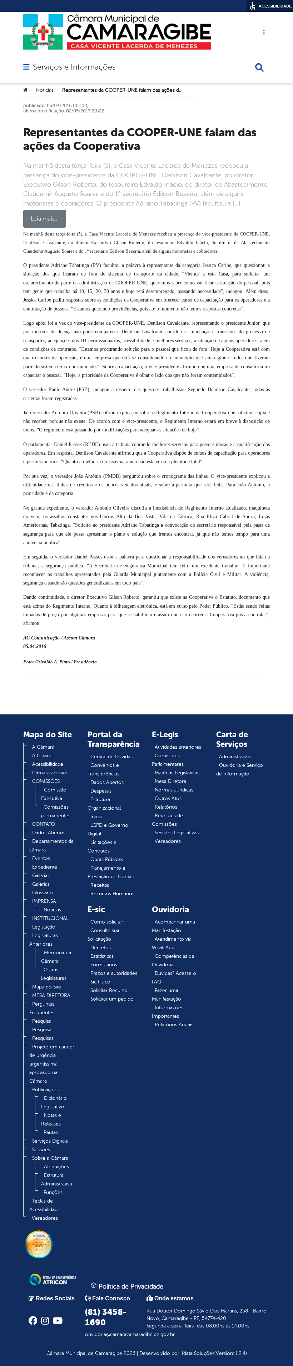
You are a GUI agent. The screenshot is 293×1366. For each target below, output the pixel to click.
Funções (53, 1192)
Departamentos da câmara (51, 846)
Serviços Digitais (50, 1141)
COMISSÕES (46, 781)
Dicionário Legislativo (54, 1102)
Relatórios (166, 807)
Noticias (45, 90)
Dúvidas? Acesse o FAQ (174, 978)
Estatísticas (102, 956)
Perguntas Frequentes (41, 1008)
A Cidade (42, 755)
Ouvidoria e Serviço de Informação (239, 769)
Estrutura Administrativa (56, 1180)
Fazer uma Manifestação (166, 995)
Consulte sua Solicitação (103, 935)
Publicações (45, 1089)
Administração (235, 756)
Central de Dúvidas (111, 756)
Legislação (43, 927)
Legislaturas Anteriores (43, 940)
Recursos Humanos (112, 893)
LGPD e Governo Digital (108, 829)
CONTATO (43, 824)
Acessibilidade (47, 764)
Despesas (100, 791)
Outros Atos (168, 798)
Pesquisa (41, 1021)
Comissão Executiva (53, 794)
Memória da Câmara (56, 957)
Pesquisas (43, 1038)
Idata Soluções (198, 1353)
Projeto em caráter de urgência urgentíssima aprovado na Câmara (51, 1064)
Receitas (99, 885)
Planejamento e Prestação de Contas (111, 872)
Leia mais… (45, 219)
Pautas (51, 1132)
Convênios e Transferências (103, 769)
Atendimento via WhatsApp (172, 943)
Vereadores (45, 1218)
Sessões (41, 1149)
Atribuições (56, 1166)
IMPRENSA (44, 901)
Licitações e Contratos (102, 847)
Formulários (103, 964)
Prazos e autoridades (113, 973)
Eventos (41, 858)
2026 (128, 1353)
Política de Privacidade (130, 1286)
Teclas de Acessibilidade (44, 1205)
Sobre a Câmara (50, 1158)
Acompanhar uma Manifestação (173, 926)
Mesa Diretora (170, 781)
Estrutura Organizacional (104, 804)
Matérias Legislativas (177, 772)
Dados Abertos (48, 832)
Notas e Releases (51, 1120)
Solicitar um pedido (112, 999)
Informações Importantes (167, 1012)
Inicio (96, 816)
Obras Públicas (106, 859)
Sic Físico (100, 982)
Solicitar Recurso (109, 990)
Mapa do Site (46, 987)
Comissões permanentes (55, 811)
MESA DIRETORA (51, 995)
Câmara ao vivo (50, 772)
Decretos (100, 947)
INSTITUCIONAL (50, 918)
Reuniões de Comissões (167, 820)
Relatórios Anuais (174, 1024)
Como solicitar (106, 922)
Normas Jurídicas (174, 790)
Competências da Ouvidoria (173, 960)
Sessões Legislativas (177, 832)
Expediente (44, 867)
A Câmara (43, 747)
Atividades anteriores (178, 747)
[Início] (25, 90)
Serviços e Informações (74, 67)
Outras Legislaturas (53, 974)
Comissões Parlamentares (168, 760)
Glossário (42, 892)
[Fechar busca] (259, 67)
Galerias (41, 875)
